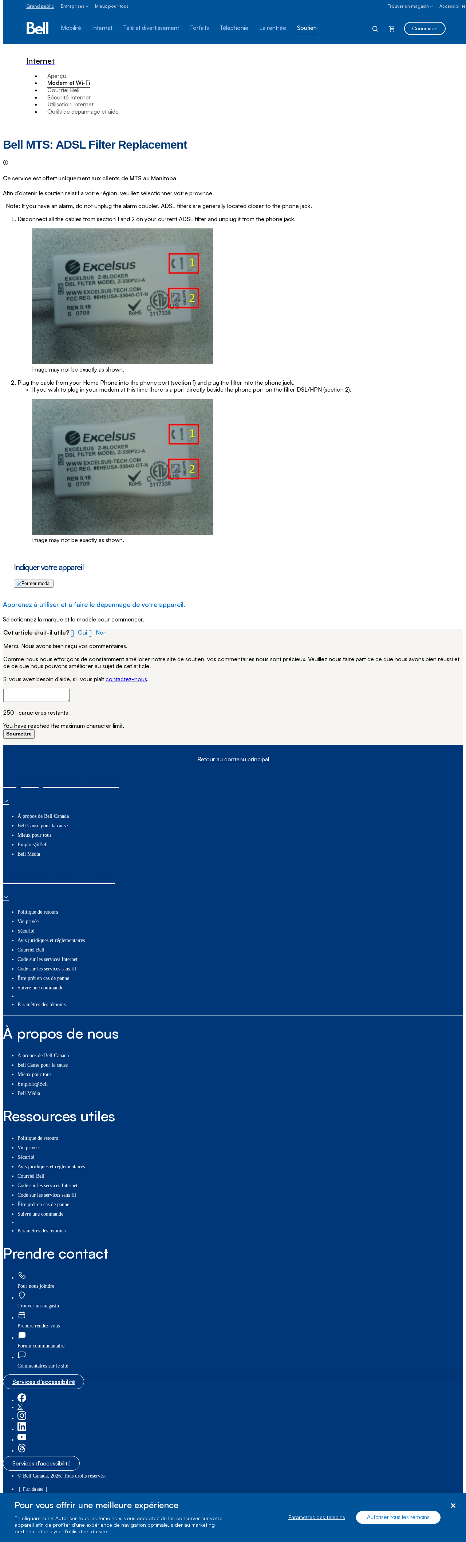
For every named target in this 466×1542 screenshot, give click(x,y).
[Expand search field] (375, 28)
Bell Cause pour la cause (42, 825)
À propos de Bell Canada (43, 816)
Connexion (425, 28)
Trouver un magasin (408, 6)
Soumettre (19, 734)
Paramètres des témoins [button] (41, 1004)
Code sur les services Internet (47, 959)
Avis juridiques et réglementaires (51, 940)
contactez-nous (126, 679)
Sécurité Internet (69, 97)
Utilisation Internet (70, 104)
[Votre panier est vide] (391, 28)
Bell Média (28, 854)
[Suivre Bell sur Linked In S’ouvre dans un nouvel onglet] (21, 1429)
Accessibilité (452, 6)
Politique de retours (37, 912)
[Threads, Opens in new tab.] (21, 1450)
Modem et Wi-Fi (68, 82)
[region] (233, 1517)
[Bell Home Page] (38, 28)
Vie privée (28, 921)
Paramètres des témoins (316, 1517)
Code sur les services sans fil (46, 969)
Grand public (40, 6)
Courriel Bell (63, 90)
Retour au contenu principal (233, 759)
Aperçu (56, 75)
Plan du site (33, 1489)
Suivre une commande (40, 987)
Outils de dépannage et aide (83, 111)
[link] (21, 1275)
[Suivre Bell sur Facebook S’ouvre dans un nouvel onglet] (21, 1400)
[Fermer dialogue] (453, 1506)
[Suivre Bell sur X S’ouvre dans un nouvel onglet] (20, 1407)
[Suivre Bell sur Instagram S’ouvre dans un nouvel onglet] (21, 1418)
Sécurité (25, 931)
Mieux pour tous (112, 6)
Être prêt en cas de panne (43, 978)
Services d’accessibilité (43, 1381)
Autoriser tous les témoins (398, 1517)
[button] (79, 632)
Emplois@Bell (32, 844)
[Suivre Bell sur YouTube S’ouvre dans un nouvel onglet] (21, 1440)
